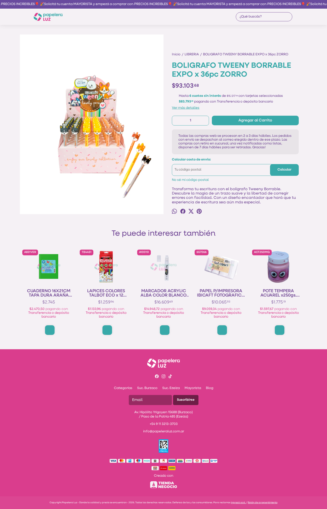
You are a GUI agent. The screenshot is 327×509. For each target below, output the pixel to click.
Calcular (284, 170)
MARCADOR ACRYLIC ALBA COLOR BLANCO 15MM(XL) (163, 293)
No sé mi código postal (190, 180)
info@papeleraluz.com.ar (163, 431)
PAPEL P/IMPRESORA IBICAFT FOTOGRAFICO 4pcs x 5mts (221, 293)
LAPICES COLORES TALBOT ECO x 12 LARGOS (106, 293)
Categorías (123, 388)
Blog (209, 388)
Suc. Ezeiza (171, 388)
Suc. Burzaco (147, 388)
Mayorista (193, 388)
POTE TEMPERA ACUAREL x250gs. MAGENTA (278, 293)
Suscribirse (186, 400)
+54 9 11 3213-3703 (164, 424)
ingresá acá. (238, 502)
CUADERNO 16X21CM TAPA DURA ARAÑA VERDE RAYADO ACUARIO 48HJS (48, 293)
